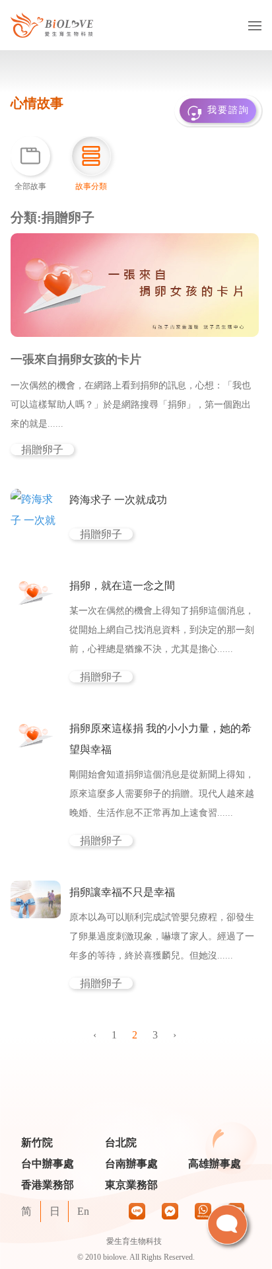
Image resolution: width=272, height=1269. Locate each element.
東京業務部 (131, 1185)
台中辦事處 (47, 1164)
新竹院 (37, 1143)
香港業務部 (47, 1185)
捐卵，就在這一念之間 (122, 585)
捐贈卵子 (42, 449)
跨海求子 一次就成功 (118, 499)
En (83, 1211)
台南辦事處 (131, 1164)
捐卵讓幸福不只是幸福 (122, 892)
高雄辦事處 (214, 1164)
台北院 (121, 1143)
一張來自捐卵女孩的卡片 (76, 359)
